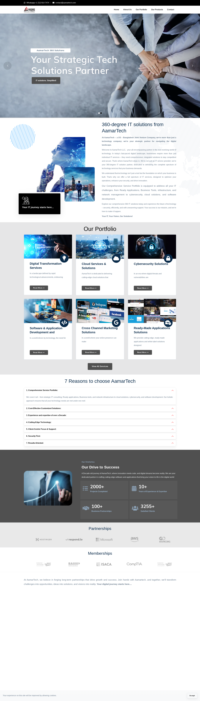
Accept (192, 695)
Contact (170, 10)
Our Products (157, 10)
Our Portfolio (141, 10)
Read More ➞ (39, 288)
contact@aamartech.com (65, 3)
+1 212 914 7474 (42, 3)
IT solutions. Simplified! (46, 80)
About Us (127, 10)
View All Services (100, 366)
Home (116, 10)
